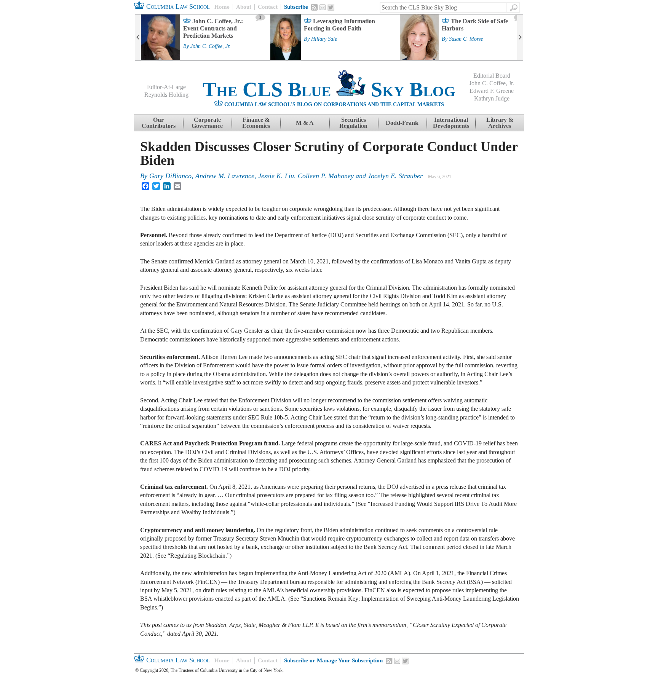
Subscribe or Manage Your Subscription (333, 660)
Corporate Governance (207, 122)
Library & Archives (499, 122)
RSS (314, 7)
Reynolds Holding (166, 94)
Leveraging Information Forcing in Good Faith (339, 25)
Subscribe (296, 7)
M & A (305, 123)
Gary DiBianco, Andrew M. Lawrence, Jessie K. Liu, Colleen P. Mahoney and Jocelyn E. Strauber (286, 176)
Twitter (331, 7)
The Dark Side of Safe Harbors (475, 25)
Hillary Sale (324, 39)
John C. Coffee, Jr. (210, 46)
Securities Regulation (353, 122)
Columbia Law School (177, 6)
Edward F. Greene (492, 91)
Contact (268, 7)
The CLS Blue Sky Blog (329, 89)
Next (520, 37)
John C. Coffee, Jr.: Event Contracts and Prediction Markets (213, 28)
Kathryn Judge (491, 98)
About (243, 7)
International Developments (451, 122)
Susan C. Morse (466, 39)
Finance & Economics (256, 122)
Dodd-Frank (402, 123)
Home (222, 7)
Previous (138, 37)
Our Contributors (159, 122)
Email (322, 7)
